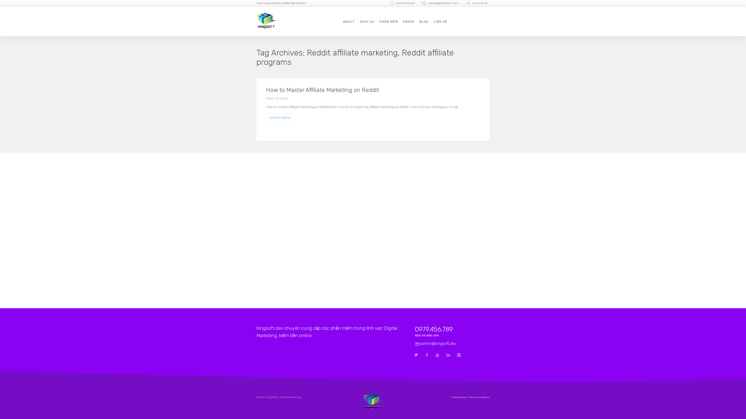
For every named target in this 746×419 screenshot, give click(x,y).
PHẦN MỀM (389, 21)
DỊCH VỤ (367, 21)
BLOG (424, 21)
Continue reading (279, 117)
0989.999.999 (406, 3)
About (349, 21)
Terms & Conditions (479, 397)
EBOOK (408, 21)
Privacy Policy (459, 397)
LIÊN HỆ (440, 21)
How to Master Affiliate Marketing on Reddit (322, 90)
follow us (480, 3)
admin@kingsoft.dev (444, 3)
